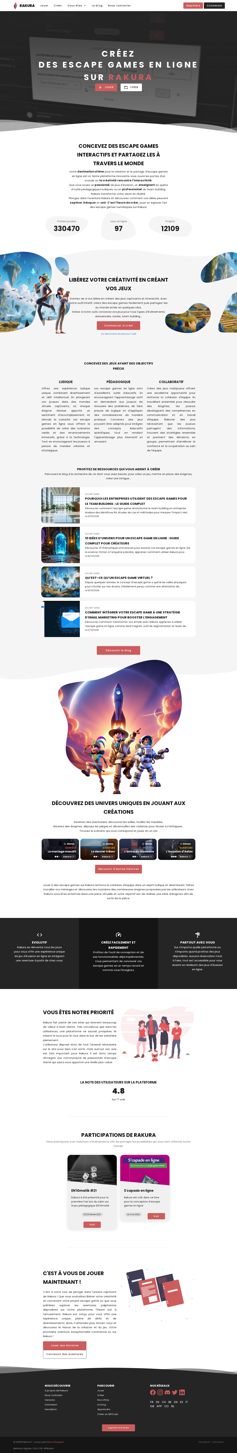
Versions (50, 1400)
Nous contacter (54, 1395)
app (159, 1406)
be (170, 1402)
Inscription (51, 1409)
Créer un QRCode (107, 1414)
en (176, 1402)
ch (164, 1402)
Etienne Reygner (55, 1441)
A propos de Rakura (56, 1390)
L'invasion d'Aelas (179, 851)
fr (152, 1402)
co (166, 1406)
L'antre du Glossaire (139, 851)
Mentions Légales (22, 1448)
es (182, 1402)
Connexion (51, 1404)
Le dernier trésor (103, 851)
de (158, 1402)
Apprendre (103, 1409)
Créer (100, 1395)
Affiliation (49, 1448)
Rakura (67, 856)
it (186, 1402)
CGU (34, 1448)
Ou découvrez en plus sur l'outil (118, 333)
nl (172, 1406)
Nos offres (103, 1400)
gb (152, 1406)
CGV (40, 1448)
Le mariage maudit (62, 851)
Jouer (100, 1390)
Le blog (101, 1404)
